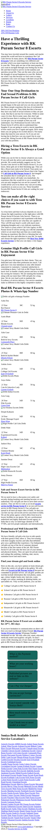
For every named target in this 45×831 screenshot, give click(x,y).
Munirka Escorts (13, 791)
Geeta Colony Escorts (27, 764)
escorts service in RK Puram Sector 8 (21, 505)
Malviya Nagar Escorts (26, 784)
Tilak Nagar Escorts (15, 815)
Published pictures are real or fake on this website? (21, 676)
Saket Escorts (28, 806)
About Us (10, 13)
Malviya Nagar (7, 485)
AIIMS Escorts (20, 744)
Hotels (8, 22)
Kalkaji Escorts (33, 773)
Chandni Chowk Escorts (10, 751)
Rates (8, 24)
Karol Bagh (5, 453)
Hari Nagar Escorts (36, 768)
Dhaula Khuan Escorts (26, 757)
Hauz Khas (5, 421)
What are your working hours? (21, 665)
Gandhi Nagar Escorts (9, 764)
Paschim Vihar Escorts (16, 798)
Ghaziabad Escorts (19, 782)
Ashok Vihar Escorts (9, 746)
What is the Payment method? (20, 655)
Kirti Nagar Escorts (33, 777)
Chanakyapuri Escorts (35, 748)
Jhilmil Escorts (21, 773)
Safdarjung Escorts (14, 806)
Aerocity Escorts (7, 744)
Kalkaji (4, 437)
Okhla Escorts (25, 795)
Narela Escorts (13, 793)
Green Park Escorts (20, 768)
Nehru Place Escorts (27, 793)
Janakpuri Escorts (8, 773)
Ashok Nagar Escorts (35, 744)
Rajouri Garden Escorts (10, 804)
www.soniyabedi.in (25, 827)
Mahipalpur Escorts (8, 784)
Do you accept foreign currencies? (21, 694)
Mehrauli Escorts (31, 786)
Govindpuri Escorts (8, 766)
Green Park (5, 405)
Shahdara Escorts (35, 809)
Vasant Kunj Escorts (22, 818)
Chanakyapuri (6, 326)
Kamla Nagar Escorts (25, 775)
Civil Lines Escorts (19, 753)
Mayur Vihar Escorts (15, 786)
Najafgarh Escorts (28, 791)
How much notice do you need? (22, 714)
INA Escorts (21, 771)
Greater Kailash (7, 389)
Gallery (9, 15)
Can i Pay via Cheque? (21, 685)
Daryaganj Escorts (14, 755)
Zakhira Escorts (28, 820)
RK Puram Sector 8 (8, 310)
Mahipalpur (5, 469)
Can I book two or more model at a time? (22, 723)
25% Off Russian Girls (10, 33)
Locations (10, 20)
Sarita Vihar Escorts (20, 809)
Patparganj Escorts (8, 800)
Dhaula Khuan (7, 358)
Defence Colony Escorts (32, 755)
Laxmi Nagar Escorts (26, 780)
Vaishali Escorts (7, 818)
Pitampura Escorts (23, 800)
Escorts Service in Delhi (17, 829)
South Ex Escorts (19, 813)
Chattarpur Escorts (28, 751)
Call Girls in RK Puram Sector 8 (17, 173)
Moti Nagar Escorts (20, 789)
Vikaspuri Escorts (14, 820)
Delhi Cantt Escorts (8, 757)
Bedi (5, 4)
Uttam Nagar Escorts (31, 815)
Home (8, 11)
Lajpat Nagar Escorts (9, 780)
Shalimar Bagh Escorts (10, 811)
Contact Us (10, 26)
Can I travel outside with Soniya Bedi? (22, 704)
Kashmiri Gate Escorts (16, 777)
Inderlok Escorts (33, 771)
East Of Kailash (7, 374)
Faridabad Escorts (14, 762)
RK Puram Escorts (27, 804)
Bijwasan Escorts (19, 748)
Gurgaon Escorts (13, 802)
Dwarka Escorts (20, 760)
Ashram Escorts (24, 746)
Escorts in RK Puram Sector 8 (21, 570)
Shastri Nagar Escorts (28, 811)
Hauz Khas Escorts (8, 771)
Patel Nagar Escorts (33, 798)
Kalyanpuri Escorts (8, 775)
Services (9, 17)
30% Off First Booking (10, 31)
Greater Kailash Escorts (26, 766)
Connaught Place (7, 342)
